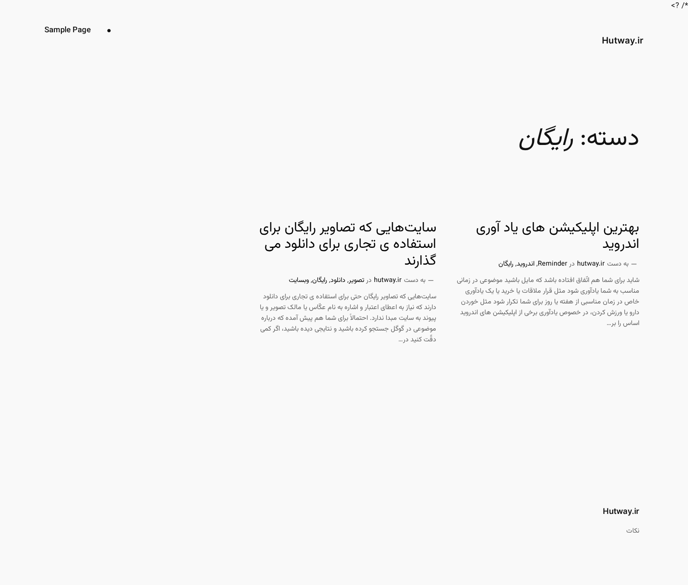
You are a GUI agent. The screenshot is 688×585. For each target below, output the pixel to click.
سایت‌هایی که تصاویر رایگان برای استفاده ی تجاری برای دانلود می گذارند (347, 245)
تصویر (356, 280)
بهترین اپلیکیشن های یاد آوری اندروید (557, 236)
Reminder (552, 264)
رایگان (505, 264)
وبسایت (299, 280)
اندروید (525, 264)
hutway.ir (591, 264)
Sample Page (67, 30)
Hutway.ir (623, 40)
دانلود (337, 280)
